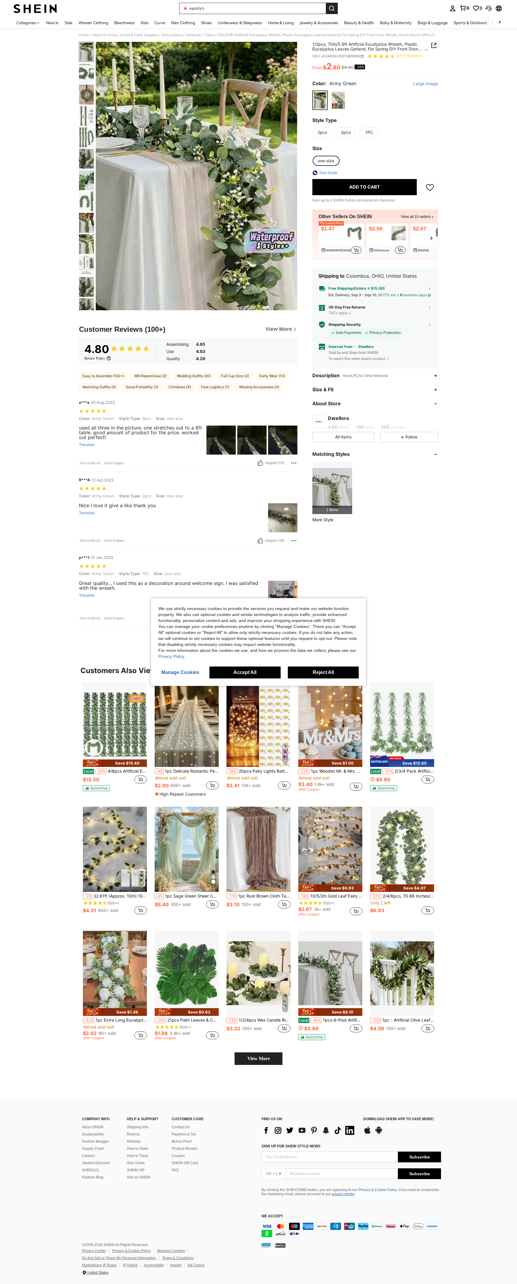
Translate (87, 445)
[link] (464, 8)
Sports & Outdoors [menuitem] (470, 22)
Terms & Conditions (178, 1258)
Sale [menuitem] (68, 22)
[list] (309, 1130)
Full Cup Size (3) (235, 376)
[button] (488, 8)
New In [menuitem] (52, 22)
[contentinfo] (351, 1230)
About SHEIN (93, 1127)
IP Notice (130, 1265)
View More (258, 1058)
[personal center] (452, 8)
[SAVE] (430, 187)
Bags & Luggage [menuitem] (433, 22)
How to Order (137, 1149)
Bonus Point (181, 1141)
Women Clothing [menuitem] (93, 22)
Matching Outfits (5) (99, 387)
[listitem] (341, 239)
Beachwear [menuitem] (124, 22)
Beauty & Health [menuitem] (359, 22)
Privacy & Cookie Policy (377, 1190)
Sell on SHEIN (138, 1177)
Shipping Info (137, 1127)
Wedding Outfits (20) (194, 376)
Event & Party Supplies (139, 35)
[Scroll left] (492, 22)
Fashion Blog (93, 1177)
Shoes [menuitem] (206, 22)
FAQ (175, 1170)
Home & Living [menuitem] (281, 22)
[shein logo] (35, 8)
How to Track (137, 1156)
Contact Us (181, 1127)
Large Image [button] (425, 84)
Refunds (134, 1141)
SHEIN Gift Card (185, 1163)
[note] (115, 763)
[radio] (320, 100)
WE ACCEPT (272, 1216)
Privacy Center (94, 1251)
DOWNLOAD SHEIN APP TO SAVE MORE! (398, 1119)
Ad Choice (196, 1265)
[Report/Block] (293, 463)
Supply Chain (93, 1149)
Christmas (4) (179, 387)
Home (84, 35)
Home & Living (104, 35)
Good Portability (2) (142, 387)
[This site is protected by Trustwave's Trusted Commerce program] (265, 1245)
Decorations (172, 35)
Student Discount (96, 1163)
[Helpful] (260, 463)
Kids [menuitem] (144, 22)
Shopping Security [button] (345, 324)
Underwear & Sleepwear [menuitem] (240, 22)
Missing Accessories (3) (259, 387)
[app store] (367, 1133)
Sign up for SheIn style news (290, 1146)
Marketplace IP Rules (99, 1265)
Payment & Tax (184, 1134)
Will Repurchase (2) (150, 376)
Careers (88, 1156)
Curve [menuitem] (159, 22)
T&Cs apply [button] (338, 313)
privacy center (343, 1194)
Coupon (178, 1156)
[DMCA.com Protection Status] (280, 1245)
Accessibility (154, 1265)
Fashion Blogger (95, 1141)
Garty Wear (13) (272, 376)
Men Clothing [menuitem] (183, 22)
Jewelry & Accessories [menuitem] (319, 22)
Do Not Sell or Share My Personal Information (119, 1258)
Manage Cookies (171, 1251)
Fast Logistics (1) (215, 387)
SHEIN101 (90, 1170)
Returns (133, 1134)
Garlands (193, 35)
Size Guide (136, 1163)
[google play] (379, 1133)
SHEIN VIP (136, 1170)
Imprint (175, 1265)
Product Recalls (184, 1149)
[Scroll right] (500, 22)
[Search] (332, 8)
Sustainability (93, 1134)
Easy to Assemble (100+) (103, 376)
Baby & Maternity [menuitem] (396, 22)
